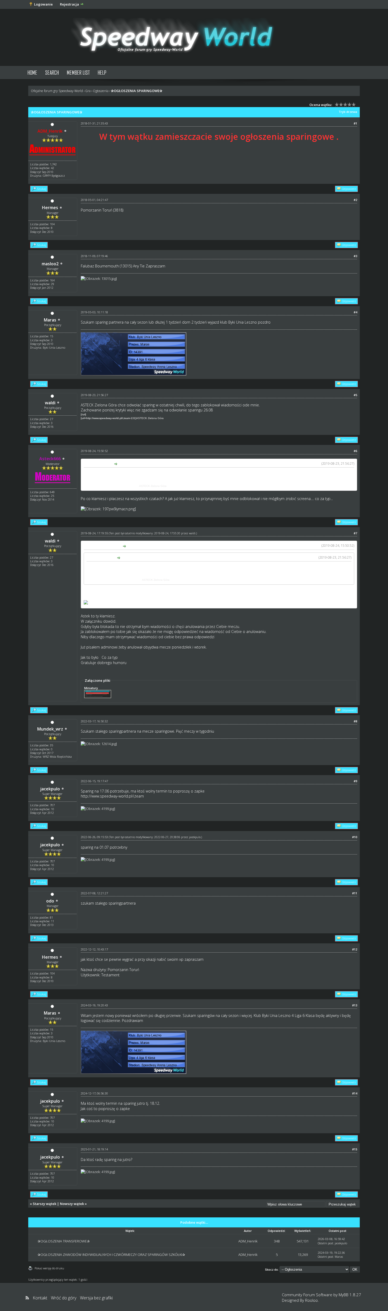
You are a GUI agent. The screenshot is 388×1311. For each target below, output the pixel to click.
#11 (354, 893)
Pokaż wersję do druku (49, 1268)
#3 (355, 256)
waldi (50, 403)
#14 (354, 1093)
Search (52, 72)
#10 (354, 837)
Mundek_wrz (50, 729)
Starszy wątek (44, 1203)
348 (277, 1241)
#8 (355, 721)
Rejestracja (69, 4)
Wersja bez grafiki (96, 1298)
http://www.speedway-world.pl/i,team (112, 796)
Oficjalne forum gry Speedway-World (57, 91)
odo (50, 901)
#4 (355, 312)
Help (102, 72)
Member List (78, 72)
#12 (354, 949)
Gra (88, 91)
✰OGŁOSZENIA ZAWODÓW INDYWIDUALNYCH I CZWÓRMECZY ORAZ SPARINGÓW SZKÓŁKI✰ (111, 1254)
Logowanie (43, 4)
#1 (355, 123)
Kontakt (40, 1298)
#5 (355, 395)
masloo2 (50, 264)
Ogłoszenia (100, 91)
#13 (354, 1005)
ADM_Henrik (247, 1241)
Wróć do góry (63, 1298)
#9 (355, 781)
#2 (355, 200)
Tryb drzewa (348, 112)
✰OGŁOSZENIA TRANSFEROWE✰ (63, 1241)
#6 (355, 451)
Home (32, 72)
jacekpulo (50, 789)
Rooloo (311, 1300)
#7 (355, 533)
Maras (50, 320)
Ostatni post (325, 1243)
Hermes (50, 207)
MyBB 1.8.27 (350, 1294)
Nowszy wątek (72, 1203)
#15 (354, 1149)
